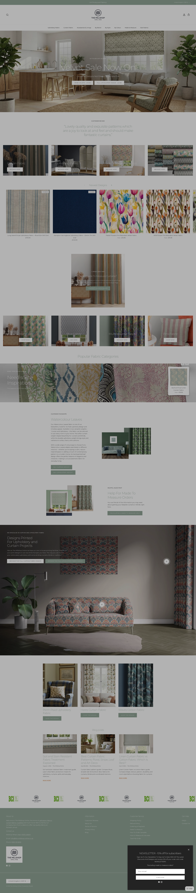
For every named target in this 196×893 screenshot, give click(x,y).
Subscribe (160, 877)
